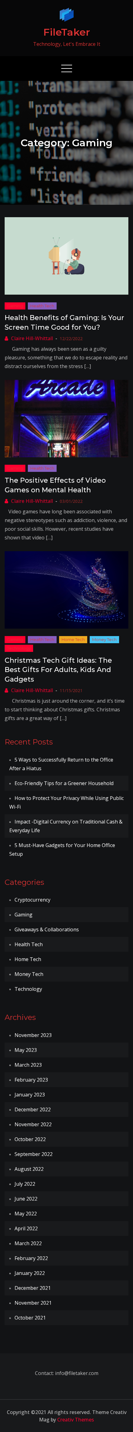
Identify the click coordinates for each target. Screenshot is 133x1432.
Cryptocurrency (32, 899)
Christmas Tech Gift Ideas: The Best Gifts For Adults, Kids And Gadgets (58, 670)
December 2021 (33, 1288)
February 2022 (31, 1258)
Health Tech (42, 305)
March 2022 (28, 1243)
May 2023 (26, 1050)
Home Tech (73, 639)
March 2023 (28, 1064)
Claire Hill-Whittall (32, 338)
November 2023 (33, 1035)
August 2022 (29, 1169)
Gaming (15, 305)
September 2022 (34, 1154)
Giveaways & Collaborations (47, 929)
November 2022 (33, 1124)
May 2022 (26, 1213)
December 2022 (33, 1109)
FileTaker (66, 32)
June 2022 (26, 1198)
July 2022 (25, 1183)
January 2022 (30, 1273)
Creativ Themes (75, 1419)
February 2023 (31, 1079)
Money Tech (104, 639)
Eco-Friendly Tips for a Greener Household (64, 783)
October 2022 (30, 1139)
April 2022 (26, 1228)
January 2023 (30, 1094)
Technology (19, 648)
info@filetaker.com (76, 1373)
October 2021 (30, 1317)
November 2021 (33, 1302)
